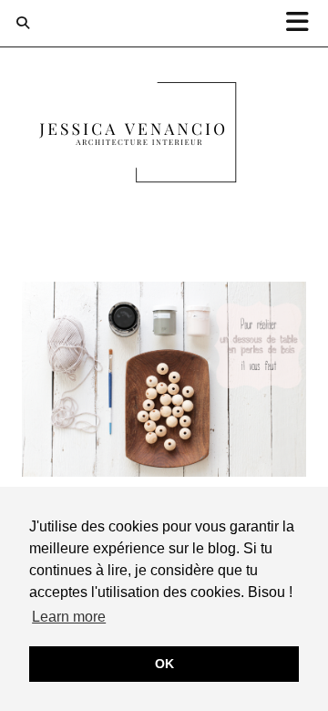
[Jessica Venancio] (164, 136)
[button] (303, 23)
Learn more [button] (69, 616)
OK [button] (164, 663)
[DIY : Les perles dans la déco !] (164, 379)
